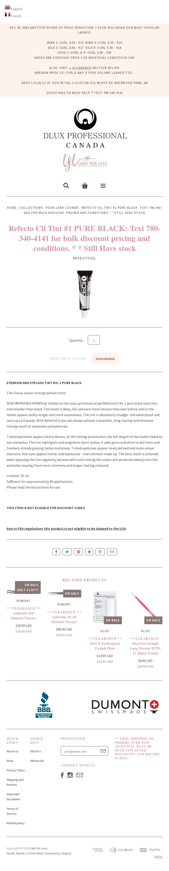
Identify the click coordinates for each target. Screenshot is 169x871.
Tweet (67, 551)
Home (12, 208)
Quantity (76, 340)
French (16, 16)
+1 (100, 551)
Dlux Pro (35, 751)
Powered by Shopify (57, 853)
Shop (10, 761)
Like (56, 551)
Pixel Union (36, 853)
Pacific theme (15, 853)
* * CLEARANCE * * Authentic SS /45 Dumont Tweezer (64, 616)
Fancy (89, 551)
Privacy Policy (16, 770)
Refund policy (16, 823)
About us (12, 751)
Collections (31, 208)
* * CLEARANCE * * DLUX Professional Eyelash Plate (105, 643)
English (16, 9)
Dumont (24, 601)
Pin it (78, 551)
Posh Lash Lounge (62, 208)
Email (112, 551)
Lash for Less (39, 848)
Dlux (104, 631)
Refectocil (84, 258)
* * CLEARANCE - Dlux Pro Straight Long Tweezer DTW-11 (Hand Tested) (145, 646)
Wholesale (37, 761)
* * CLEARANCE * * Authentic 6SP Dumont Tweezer (23, 613)
